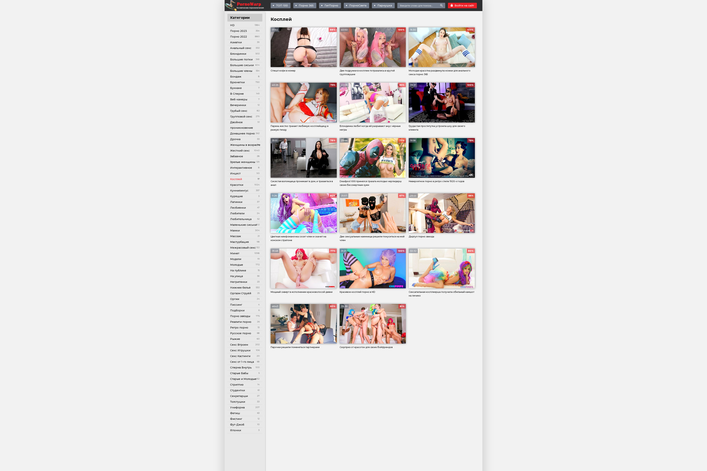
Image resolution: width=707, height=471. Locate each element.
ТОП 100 (282, 5)
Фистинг (236, 419)
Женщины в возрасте (245, 145)
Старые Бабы (239, 373)
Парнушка (384, 5)
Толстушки (237, 401)
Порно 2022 (238, 36)
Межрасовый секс (243, 247)
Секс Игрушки (240, 350)
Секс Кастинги (240, 356)
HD (232, 25)
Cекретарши (239, 396)
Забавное (236, 156)
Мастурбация (239, 242)
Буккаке (236, 88)
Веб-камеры (238, 99)
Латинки (236, 202)
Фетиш (235, 413)
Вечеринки (238, 105)
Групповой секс (241, 116)
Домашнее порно (242, 133)
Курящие (236, 196)
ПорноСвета (357, 5)
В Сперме (237, 93)
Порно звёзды (240, 316)
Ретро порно (239, 327)
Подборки (237, 310)
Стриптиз (236, 384)
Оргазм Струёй (240, 293)
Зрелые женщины (242, 162)
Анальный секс (240, 48)
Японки (235, 430)
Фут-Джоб (237, 424)
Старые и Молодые (243, 379)
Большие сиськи (242, 65)
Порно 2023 (238, 31)
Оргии (234, 299)
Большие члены (241, 71)
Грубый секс (238, 111)
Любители (237, 213)
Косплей (236, 179)
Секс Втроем (239, 344)
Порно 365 (306, 5)
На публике (238, 270)
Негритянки (238, 282)
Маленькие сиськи (243, 224)
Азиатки (236, 42)
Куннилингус (239, 190)
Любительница (241, 219)
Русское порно (240, 333)
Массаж (235, 236)
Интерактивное (241, 167)
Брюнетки (237, 82)
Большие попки (241, 59)
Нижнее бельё (240, 287)
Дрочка (235, 139)
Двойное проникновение (241, 125)
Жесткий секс (240, 150)
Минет (234, 253)
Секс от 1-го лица (242, 361)
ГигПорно (331, 5)
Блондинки (238, 53)
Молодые (236, 264)
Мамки (235, 230)
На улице (236, 276)
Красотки (236, 185)
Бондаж (235, 76)
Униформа (237, 407)
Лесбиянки (238, 207)
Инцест (235, 173)
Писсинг (236, 304)
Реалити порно (240, 322)
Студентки (237, 390)
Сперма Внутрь (241, 367)
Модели (235, 259)
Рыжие (235, 339)
